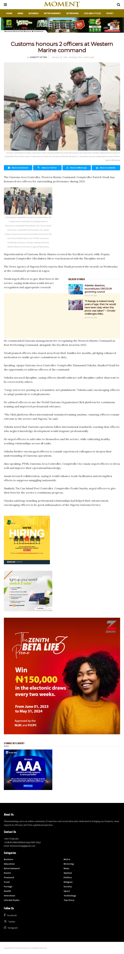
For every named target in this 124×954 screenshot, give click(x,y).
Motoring (69, 863)
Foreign (8, 886)
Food (7, 881)
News (20, 13)
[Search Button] (118, 4)
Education (9, 863)
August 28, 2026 (91, 296)
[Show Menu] (5, 4)
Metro (67, 859)
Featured (9, 877)
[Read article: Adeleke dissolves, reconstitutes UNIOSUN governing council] (75, 289)
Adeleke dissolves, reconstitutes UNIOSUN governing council (98, 288)
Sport (110, 13)
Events (7, 872)
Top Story (69, 900)
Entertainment (52, 13)
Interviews (72, 13)
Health (7, 891)
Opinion (68, 872)
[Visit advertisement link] (62, 25)
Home (9, 13)
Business (34, 13)
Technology (70, 895)
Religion (68, 881)
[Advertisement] (62, 347)
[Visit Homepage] (62, 4)
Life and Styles (92, 13)
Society (68, 886)
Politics (68, 877)
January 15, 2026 (59, 57)
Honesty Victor (38, 57)
